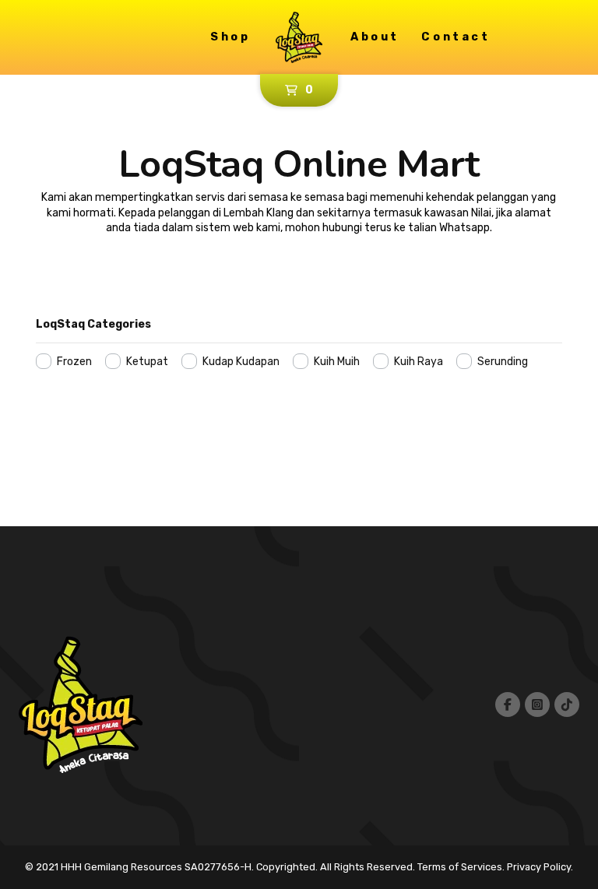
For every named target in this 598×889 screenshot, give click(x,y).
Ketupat (147, 361)
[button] (299, 90)
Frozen (74, 361)
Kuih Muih (337, 361)
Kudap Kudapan (241, 361)
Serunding (502, 361)
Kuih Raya (418, 361)
